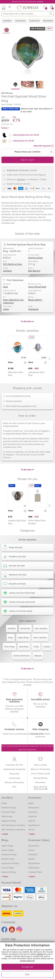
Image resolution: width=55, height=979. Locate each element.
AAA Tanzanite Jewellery (13, 829)
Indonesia (33, 309)
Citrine (31, 829)
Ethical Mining (40, 778)
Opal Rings (23, 646)
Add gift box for (23, 141)
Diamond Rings (8, 807)
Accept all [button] (27, 967)
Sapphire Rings (8, 821)
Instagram (19, 929)
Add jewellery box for (26, 135)
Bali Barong (34, 271)
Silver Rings (9, 646)
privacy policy (26, 961)
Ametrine (32, 816)
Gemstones (20, 20)
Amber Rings (7, 850)
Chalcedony (33, 867)
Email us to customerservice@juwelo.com (23, 734)
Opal (5, 287)
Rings (10, 637)
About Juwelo (40, 765)
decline (40, 954)
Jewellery (7, 20)
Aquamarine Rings (10, 863)
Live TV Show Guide (40, 773)
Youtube (12, 929)
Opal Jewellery (41, 628)
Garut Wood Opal (37, 287)
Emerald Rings (8, 812)
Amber (31, 850)
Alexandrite (33, 807)
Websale (38, 656)
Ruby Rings (6, 816)
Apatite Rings (7, 859)
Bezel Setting (35, 300)
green (6, 309)
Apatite (31, 821)
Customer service (14, 729)
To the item (26, 321)
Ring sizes (14, 773)
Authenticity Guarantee (14, 769)
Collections (34, 20)
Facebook (4, 929)
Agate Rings (7, 845)
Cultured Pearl (35, 872)
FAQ (14, 787)
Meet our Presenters (40, 769)
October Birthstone (21, 656)
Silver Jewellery (40, 637)
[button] (4, 7)
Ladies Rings (23, 637)
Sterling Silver (35, 258)
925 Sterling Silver (12, 264)
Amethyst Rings (9, 854)
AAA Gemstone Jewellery (13, 825)
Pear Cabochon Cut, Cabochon (13, 301)
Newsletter (40, 782)
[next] (49, 358)
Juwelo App (14, 778)
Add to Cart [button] (27, 160)
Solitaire (7, 271)
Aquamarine (34, 825)
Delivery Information (14, 782)
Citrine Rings (7, 867)
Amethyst (32, 812)
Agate (31, 803)
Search (51, 13)
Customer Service (14, 765)
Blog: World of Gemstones (40, 788)
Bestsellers (48, 20)
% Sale (36, 646)
